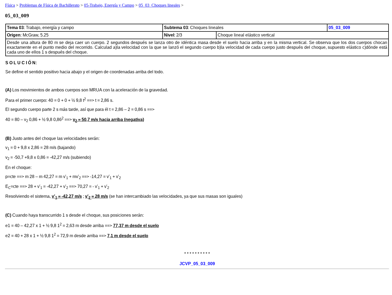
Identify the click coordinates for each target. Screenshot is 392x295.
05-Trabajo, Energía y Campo (109, 5)
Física (10, 5)
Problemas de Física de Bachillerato (49, 5)
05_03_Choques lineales (159, 5)
